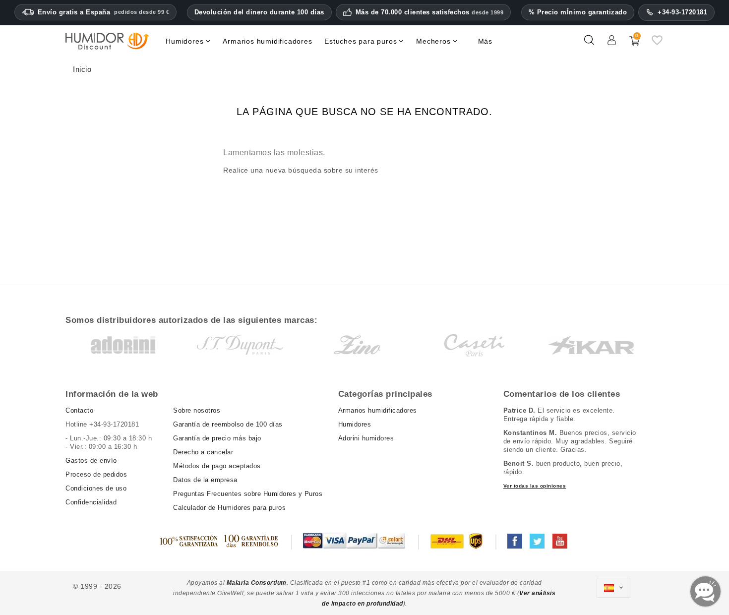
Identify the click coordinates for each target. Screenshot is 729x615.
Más (485, 41)
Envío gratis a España (104, 12)
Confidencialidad (91, 502)
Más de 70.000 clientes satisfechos (430, 12)
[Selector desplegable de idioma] (613, 587)
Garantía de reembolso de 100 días (228, 424)
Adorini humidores (366, 438)
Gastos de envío (91, 460)
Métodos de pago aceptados (217, 466)
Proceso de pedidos (96, 474)
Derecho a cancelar (203, 452)
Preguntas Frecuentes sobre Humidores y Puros (247, 493)
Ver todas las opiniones (534, 486)
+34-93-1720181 (682, 12)
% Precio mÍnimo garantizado (578, 12)
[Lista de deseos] (657, 44)
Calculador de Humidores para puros (229, 507)
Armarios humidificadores (377, 410)
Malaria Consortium (257, 582)
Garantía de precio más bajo (217, 438)
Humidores (354, 424)
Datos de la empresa (205, 480)
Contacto (79, 410)
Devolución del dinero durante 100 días (259, 12)
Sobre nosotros (196, 410)
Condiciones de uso (95, 488)
